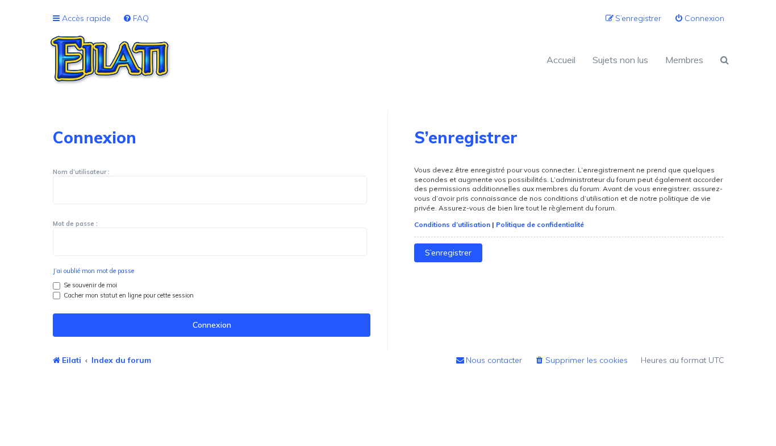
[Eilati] (217, 59)
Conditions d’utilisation (452, 224)
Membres (684, 59)
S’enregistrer (448, 252)
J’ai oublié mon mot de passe (93, 271)
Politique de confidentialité (540, 224)
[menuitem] (136, 18)
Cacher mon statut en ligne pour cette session (128, 295)
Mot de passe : (75, 224)
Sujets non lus (620, 59)
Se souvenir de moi (89, 285)
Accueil (560, 59)
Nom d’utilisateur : (81, 172)
